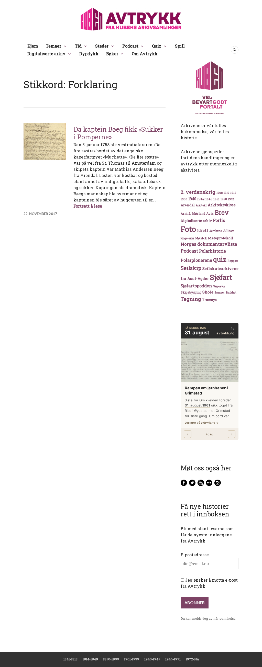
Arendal (188, 205)
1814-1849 (90, 659)
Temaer (53, 46)
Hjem (32, 46)
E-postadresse (195, 554)
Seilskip (191, 268)
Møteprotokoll (220, 238)
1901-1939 (131, 659)
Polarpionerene (196, 260)
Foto (188, 229)
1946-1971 (173, 659)
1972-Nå (192, 659)
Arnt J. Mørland (193, 213)
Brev (222, 212)
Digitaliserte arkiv (46, 53)
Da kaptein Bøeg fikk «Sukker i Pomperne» (118, 133)
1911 (233, 193)
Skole (207, 292)
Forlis (219, 220)
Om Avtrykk (145, 53)
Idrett (202, 230)
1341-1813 (70, 659)
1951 (216, 199)
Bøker (112, 53)
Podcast (130, 46)
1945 (208, 199)
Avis (210, 213)
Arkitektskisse (222, 204)
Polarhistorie (212, 251)
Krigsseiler (187, 238)
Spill (180, 46)
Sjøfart (221, 277)
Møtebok (201, 238)
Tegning (191, 299)
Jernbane (215, 231)
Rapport (232, 261)
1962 (231, 199)
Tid (78, 46)
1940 (192, 198)
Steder (101, 46)
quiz (219, 259)
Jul (225, 231)
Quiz (156, 46)
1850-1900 (111, 659)
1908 (219, 193)
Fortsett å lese (87, 206)
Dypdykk (89, 53)
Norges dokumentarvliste (209, 244)
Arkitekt (201, 205)
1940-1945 (152, 659)
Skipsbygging (191, 292)
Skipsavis (219, 286)
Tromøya (209, 300)
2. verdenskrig (198, 192)
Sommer (219, 292)
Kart (231, 231)
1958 (224, 199)
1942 (200, 199)
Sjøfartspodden (196, 285)
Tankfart (231, 292)
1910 (226, 193)
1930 (184, 199)
